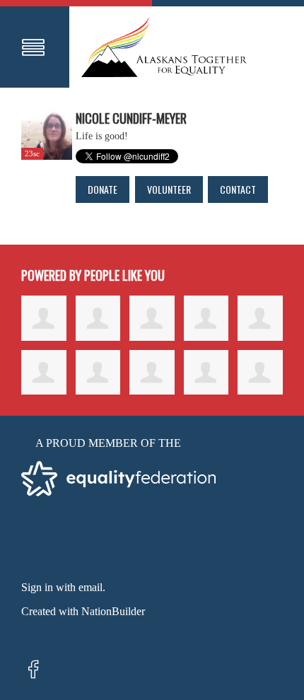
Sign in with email (62, 587)
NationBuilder (113, 611)
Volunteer (169, 189)
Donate (102, 189)
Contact (238, 189)
